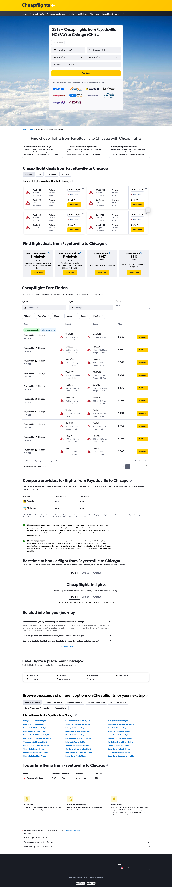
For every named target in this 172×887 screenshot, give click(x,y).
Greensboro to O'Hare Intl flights (121, 724)
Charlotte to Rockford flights (34, 756)
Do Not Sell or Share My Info (78, 877)
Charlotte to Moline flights (118, 745)
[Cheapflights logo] (36, 5)
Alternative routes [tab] (32, 702)
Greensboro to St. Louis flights (35, 742)
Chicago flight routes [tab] (53, 702)
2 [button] (132, 466)
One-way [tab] (65, 174)
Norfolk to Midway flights (118, 728)
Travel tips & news (110, 14)
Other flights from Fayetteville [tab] (37, 708)
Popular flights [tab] (60, 708)
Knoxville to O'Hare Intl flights (35, 728)
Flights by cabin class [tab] (96, 702)
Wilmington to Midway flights (120, 738)
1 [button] (127, 466)
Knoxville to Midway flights (119, 735)
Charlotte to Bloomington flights (78, 749)
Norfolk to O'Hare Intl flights (34, 724)
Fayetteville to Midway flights (35, 752)
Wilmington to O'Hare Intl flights (36, 735)
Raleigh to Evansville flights (119, 752)
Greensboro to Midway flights (77, 731)
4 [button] (143, 466)
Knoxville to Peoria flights (75, 756)
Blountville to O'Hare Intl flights (36, 745)
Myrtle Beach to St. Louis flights (78, 738)
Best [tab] (39, 174)
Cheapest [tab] (29, 174)
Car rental (94, 14)
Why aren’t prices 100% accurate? (38, 846)
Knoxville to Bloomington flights (121, 756)
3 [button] (137, 466)
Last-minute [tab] (51, 174)
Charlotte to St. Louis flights (34, 731)
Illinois (31, 129)
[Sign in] (123, 14)
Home (24, 14)
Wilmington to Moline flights (77, 745)
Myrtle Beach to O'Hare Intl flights (37, 738)
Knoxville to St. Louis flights (119, 749)
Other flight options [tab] (118, 702)
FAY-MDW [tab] (97, 573)
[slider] (150, 308)
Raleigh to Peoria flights (75, 742)
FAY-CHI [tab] (74, 573)
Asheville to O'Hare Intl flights (77, 724)
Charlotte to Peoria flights (33, 749)
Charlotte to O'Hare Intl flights (77, 721)
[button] (98, 35)
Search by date (37, 14)
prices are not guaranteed (73, 830)
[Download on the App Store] (91, 883)
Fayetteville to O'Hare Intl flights (78, 752)
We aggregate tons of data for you (38, 842)
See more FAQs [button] (67, 646)
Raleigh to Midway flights (118, 721)
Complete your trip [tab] (74, 702)
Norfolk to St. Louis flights (75, 735)
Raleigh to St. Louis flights (75, 728)
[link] (38, 272)
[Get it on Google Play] (80, 883)
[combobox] (58, 42)
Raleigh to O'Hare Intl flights (34, 721)
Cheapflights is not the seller (36, 837)
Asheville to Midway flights (119, 731)
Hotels (71, 14)
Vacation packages (56, 14)
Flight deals (82, 14)
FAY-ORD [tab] (85, 573)
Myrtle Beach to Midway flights (120, 742)
